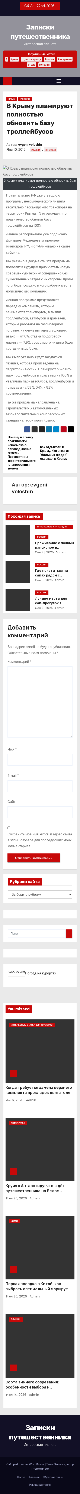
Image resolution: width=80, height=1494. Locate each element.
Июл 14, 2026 (16, 1395)
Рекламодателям (40, 1485)
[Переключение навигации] (59, 80)
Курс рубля (16, 971)
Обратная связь (53, 1477)
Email (13, 775)
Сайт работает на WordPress (25, 1464)
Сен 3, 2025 (44, 580)
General (15, 1319)
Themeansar (40, 1469)
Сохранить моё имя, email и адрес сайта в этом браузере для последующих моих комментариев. (39, 840)
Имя (12, 749)
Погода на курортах (40, 973)
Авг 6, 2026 (15, 1100)
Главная (34, 1477)
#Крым (35, 150)
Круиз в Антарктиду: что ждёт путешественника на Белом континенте (35, 1190)
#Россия (50, 150)
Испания (44, 64)
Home (21, 1477)
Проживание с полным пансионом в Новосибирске (54, 547)
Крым (14, 59)
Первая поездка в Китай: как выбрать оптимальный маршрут (37, 1286)
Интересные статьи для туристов (52, 527)
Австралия (65, 59)
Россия (49, 59)
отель (31, 64)
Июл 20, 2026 (17, 1198)
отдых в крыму (31, 59)
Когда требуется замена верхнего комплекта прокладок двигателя (39, 1090)
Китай (14, 1221)
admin (60, 552)
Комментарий (19, 661)
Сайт (11, 801)
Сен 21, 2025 (44, 552)
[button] (67, 80)
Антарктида (18, 1123)
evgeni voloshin (30, 144)
